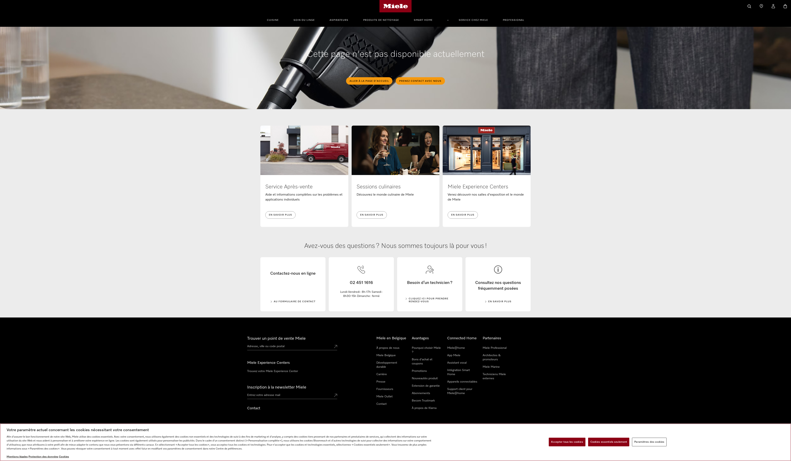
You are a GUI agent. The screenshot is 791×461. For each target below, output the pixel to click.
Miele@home (456, 348)
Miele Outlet (384, 396)
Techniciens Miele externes (494, 376)
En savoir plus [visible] (499, 301)
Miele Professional (495, 348)
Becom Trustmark (423, 400)
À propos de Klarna (424, 408)
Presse (380, 381)
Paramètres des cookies (649, 442)
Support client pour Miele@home (459, 391)
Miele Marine (491, 366)
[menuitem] (275, 19)
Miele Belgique (386, 355)
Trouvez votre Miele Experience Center (272, 371)
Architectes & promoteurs (492, 357)
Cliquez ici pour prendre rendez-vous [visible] (428, 300)
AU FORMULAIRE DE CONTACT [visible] (295, 301)
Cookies (64, 456)
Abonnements (421, 393)
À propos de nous (387, 348)
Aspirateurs (339, 20)
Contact (381, 404)
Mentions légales (17, 456)
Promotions (419, 371)
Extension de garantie (426, 385)
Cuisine (273, 20)
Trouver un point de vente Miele (276, 338)
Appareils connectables (462, 381)
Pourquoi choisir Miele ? (426, 350)
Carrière (381, 374)
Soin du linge (304, 20)
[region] (395, 442)
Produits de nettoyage (381, 20)
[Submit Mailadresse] (335, 396)
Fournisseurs (384, 389)
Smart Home (423, 20)
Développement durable (386, 364)
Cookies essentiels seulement (608, 442)
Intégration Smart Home (458, 372)
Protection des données (43, 456)
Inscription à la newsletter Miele (276, 387)
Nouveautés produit (425, 378)
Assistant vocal (457, 362)
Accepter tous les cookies (567, 442)
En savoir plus (280, 215)
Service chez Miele (473, 20)
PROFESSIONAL (513, 20)
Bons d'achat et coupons (422, 361)
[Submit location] (335, 347)
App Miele (453, 355)
